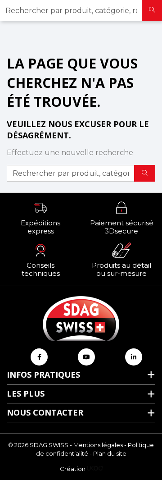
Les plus (26, 393)
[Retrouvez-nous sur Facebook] (39, 357)
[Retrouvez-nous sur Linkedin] (133, 357)
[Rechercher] (152, 10)
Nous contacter (45, 412)
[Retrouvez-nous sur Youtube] (86, 357)
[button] (40, 217)
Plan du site (109, 453)
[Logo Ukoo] (95, 469)
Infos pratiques (43, 374)
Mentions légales (98, 444)
